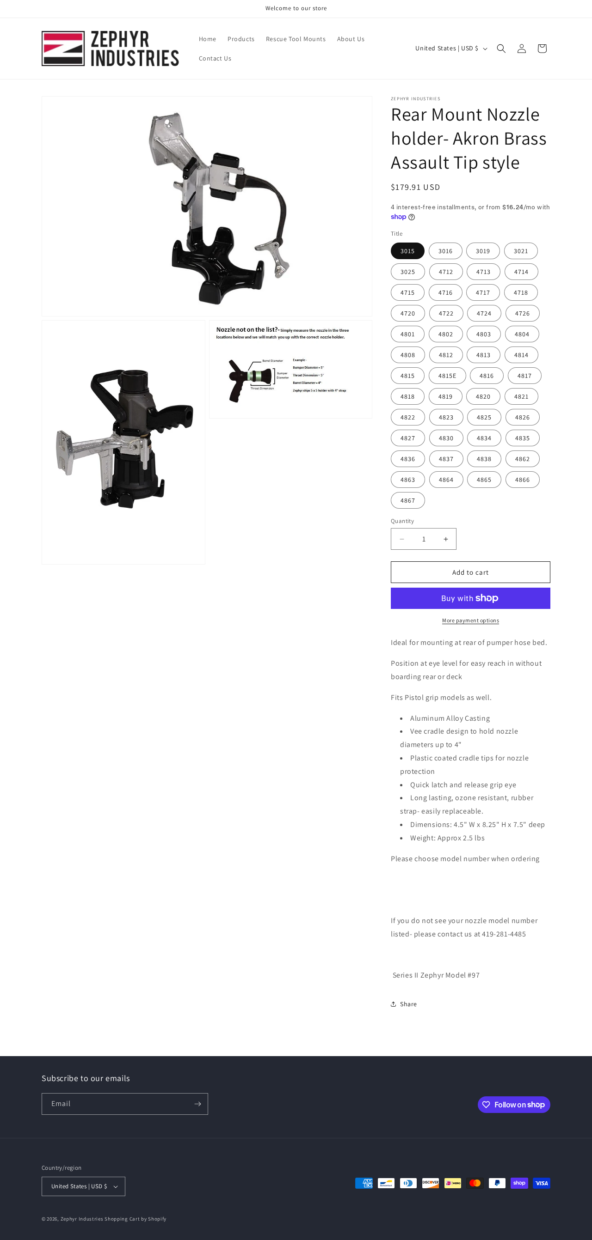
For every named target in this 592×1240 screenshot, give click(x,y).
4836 (408, 459)
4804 (522, 334)
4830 (446, 438)
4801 (408, 334)
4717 (483, 292)
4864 (446, 479)
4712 (446, 271)
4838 (484, 459)
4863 (408, 479)
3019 (483, 251)
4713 (483, 271)
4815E (447, 375)
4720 (408, 313)
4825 (484, 417)
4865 (484, 479)
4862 (522, 459)
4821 (521, 396)
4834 (484, 438)
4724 (484, 313)
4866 (522, 479)
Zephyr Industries (82, 1219)
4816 (487, 375)
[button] (501, 48)
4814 (521, 355)
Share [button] (408, 1004)
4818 (408, 396)
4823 (446, 417)
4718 (521, 292)
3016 (445, 251)
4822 (408, 417)
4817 (525, 375)
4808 (408, 355)
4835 (522, 438)
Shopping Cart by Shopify (135, 1219)
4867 (408, 500)
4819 (445, 396)
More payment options (470, 620)
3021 (521, 251)
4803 (483, 334)
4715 (408, 292)
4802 (445, 334)
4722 (446, 313)
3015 (408, 251)
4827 (408, 438)
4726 (522, 313)
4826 (522, 417)
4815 (408, 375)
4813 (483, 355)
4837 (446, 459)
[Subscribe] (197, 1104)
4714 (521, 271)
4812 (446, 355)
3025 (408, 271)
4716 (445, 292)
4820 (483, 396)
